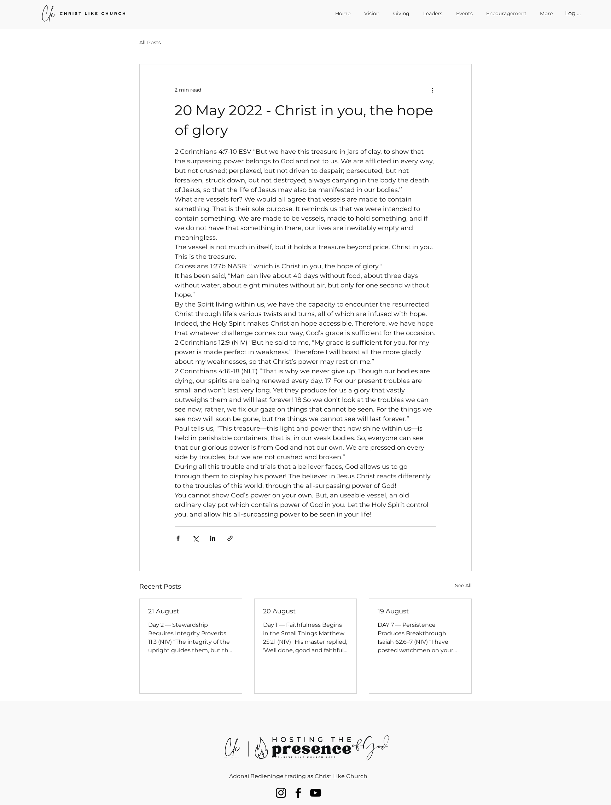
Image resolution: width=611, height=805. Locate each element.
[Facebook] (298, 793)
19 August (393, 611)
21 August (163, 611)
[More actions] (432, 90)
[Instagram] (281, 793)
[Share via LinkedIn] (212, 538)
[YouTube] (315, 793)
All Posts (150, 42)
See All (463, 585)
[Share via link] (230, 538)
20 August (279, 611)
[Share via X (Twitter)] (195, 538)
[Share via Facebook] (178, 538)
